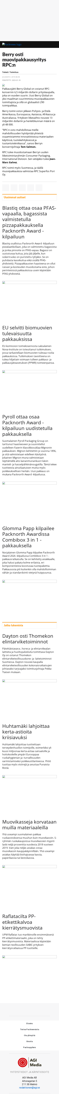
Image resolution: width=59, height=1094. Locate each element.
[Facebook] (29, 1009)
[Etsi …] (55, 45)
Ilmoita (29, 1041)
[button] (49, 44)
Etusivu (29, 1023)
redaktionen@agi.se (29, 1087)
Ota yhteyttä (29, 1035)
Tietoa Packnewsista (29, 1029)
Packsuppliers (29, 1047)
